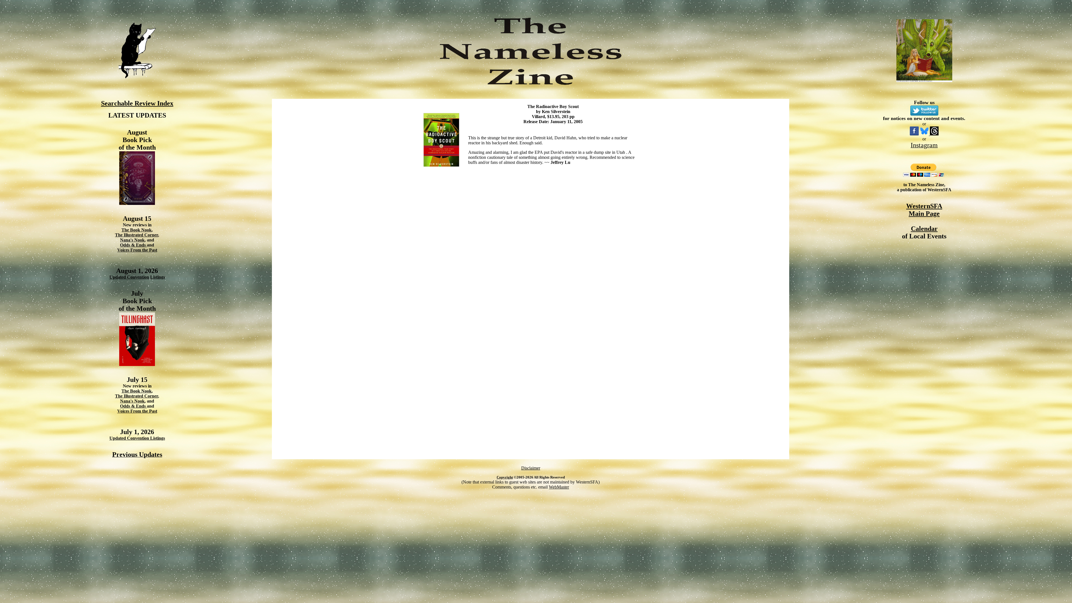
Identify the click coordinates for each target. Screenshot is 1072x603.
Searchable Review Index (137, 103)
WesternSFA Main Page (924, 209)
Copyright (505, 477)
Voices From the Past (137, 250)
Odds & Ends (133, 245)
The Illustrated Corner (136, 235)
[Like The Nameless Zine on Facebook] (914, 133)
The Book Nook (136, 230)
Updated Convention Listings (137, 277)
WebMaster (559, 487)
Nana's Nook (132, 240)
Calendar (924, 228)
